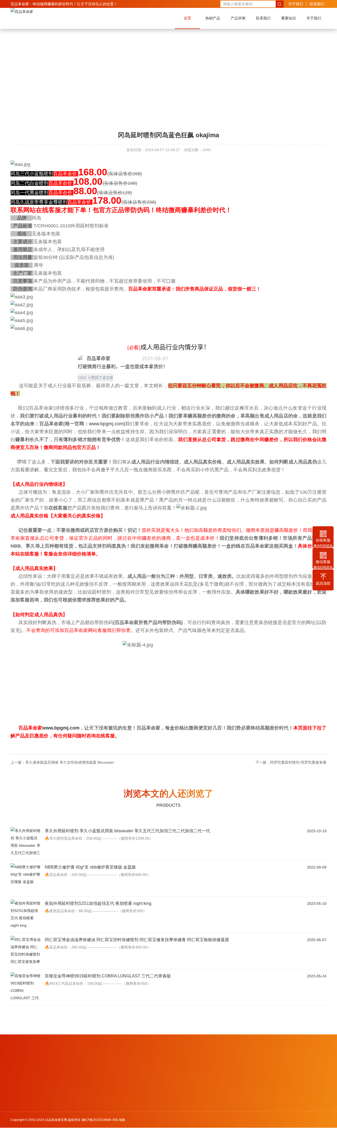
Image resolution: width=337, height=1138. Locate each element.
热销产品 (212, 18)
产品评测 (238, 18)
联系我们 (317, 4)
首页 (187, 18)
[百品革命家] (22, 11)
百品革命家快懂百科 (49, 1070)
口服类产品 (18, 1111)
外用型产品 (18, 1104)
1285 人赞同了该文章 (95, 377)
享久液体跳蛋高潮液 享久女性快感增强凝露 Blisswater (69, 762)
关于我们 (295, 4)
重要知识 (288, 18)
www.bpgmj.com (106, 423)
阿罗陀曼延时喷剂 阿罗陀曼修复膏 (298, 762)
